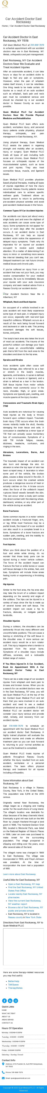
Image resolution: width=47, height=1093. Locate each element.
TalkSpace (13, 984)
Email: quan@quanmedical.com (18, 1078)
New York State (33, 917)
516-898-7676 (37, 45)
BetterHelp (13, 981)
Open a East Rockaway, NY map (24, 884)
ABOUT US (6, 1017)
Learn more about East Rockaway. (19, 874)
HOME (4, 1010)
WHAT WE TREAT (8, 1013)
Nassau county (15, 917)
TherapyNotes (15, 988)
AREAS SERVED (8, 1020)
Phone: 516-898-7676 (14, 1072)
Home (5, 26)
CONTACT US (7, 1023)
